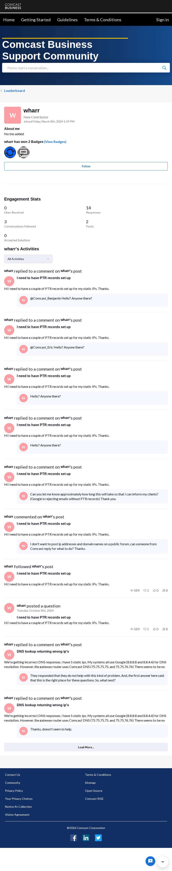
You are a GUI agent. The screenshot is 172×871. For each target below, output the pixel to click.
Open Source (93, 790)
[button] (134, 590)
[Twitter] (98, 837)
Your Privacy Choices (19, 798)
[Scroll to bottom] (163, 862)
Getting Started (36, 19)
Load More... (86, 747)
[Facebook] (73, 837)
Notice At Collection (18, 806)
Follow (86, 166)
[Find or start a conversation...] (164, 68)
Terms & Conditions (102, 19)
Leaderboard (14, 90)
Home (9, 19)
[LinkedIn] (86, 837)
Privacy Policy (14, 790)
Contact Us (12, 774)
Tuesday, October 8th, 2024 (35, 610)
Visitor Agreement (17, 814)
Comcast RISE (94, 798)
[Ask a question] (150, 861)
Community (12, 782)
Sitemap (90, 782)
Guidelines (67, 19)
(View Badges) (54, 142)
